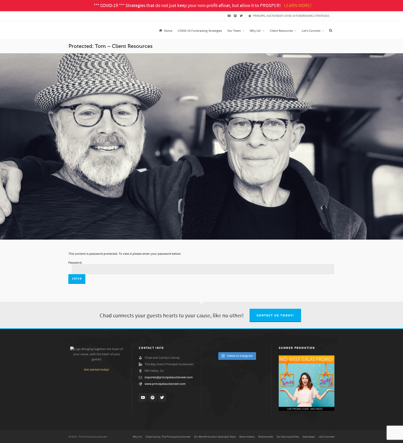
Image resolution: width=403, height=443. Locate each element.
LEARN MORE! (298, 6)
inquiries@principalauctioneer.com (169, 377)
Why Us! (137, 437)
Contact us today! (275, 315)
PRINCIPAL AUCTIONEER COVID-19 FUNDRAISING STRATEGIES (291, 16)
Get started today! (96, 370)
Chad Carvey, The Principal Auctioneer (168, 437)
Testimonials (265, 437)
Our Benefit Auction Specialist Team (215, 437)
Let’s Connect (326, 437)
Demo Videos (247, 437)
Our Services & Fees (288, 437)
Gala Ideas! (308, 437)
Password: (75, 263)
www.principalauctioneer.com (165, 384)
